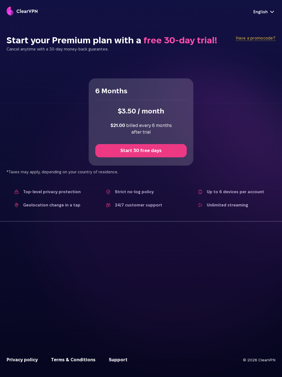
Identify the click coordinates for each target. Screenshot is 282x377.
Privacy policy (22, 359)
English (260, 12)
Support (118, 359)
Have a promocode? (255, 38)
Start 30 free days (141, 150)
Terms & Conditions (73, 359)
